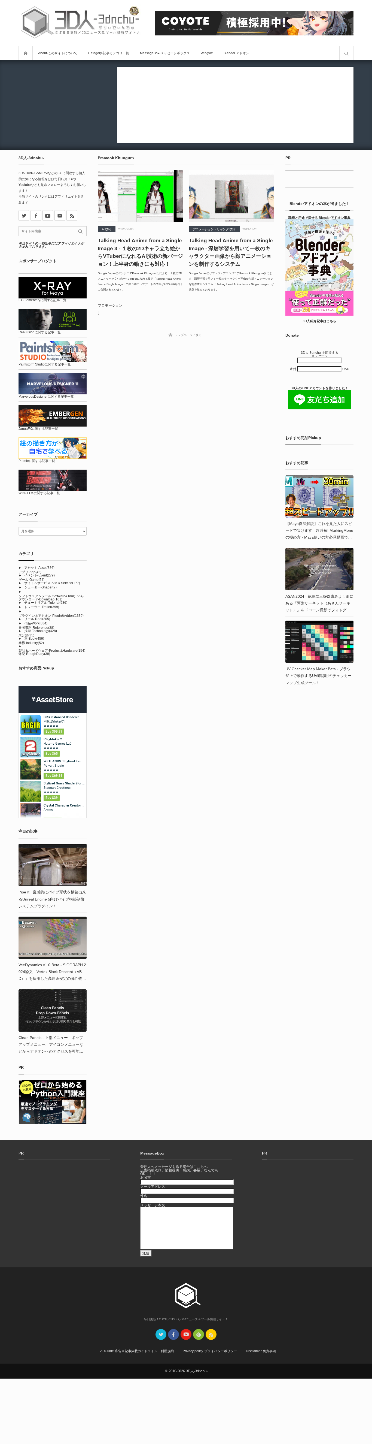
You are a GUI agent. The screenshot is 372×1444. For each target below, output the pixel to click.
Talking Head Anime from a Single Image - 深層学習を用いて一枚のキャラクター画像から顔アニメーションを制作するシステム (231, 252)
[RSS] (71, 215)
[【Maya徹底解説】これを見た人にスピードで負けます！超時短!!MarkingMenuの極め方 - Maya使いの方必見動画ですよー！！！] (319, 496)
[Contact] (59, 215)
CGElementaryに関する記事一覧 (42, 300)
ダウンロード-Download (40, 599)
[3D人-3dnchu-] (80, 23)
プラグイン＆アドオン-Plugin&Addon (51, 615)
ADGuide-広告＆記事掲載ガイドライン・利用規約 (137, 1351)
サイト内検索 (346, 53)
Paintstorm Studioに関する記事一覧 (45, 364)
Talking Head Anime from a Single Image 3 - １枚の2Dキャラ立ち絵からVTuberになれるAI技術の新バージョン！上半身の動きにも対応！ (140, 252)
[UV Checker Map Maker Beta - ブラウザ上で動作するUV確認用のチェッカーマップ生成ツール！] (319, 642)
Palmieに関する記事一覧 (37, 461)
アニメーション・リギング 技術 (214, 229)
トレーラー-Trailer (41, 607)
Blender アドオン (236, 53)
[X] (24, 215)
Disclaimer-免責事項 (261, 1351)
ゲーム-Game (31, 579)
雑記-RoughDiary (34, 653)
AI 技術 (106, 229)
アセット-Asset (39, 567)
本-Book (34, 638)
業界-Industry (31, 643)
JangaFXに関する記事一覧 (38, 429)
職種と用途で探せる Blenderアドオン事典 (319, 218)
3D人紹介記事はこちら (319, 321)
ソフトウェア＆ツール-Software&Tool (51, 596)
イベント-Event (39, 575)
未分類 (26, 635)
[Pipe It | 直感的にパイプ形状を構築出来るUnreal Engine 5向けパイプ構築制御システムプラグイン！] (53, 865)
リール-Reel (37, 619)
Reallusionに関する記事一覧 (40, 332)
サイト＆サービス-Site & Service (52, 583)
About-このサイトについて (57, 53)
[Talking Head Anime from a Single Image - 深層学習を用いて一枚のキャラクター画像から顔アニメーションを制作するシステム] (231, 196)
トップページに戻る (188, 335)
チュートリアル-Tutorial (45, 602)
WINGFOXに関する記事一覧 (39, 493)
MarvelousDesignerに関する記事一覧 (46, 396)
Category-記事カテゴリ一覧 (108, 53)
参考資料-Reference (36, 627)
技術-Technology (40, 631)
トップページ (25, 53)
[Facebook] (36, 215)
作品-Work (35, 623)
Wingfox (207, 53)
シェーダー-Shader (40, 587)
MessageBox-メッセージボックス (165, 53)
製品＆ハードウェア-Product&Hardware (52, 650)
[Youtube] (47, 215)
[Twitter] (160, 1334)
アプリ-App (30, 572)
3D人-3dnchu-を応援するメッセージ (319, 354)
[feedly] (198, 1334)
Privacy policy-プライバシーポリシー (210, 1351)
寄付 (293, 369)
